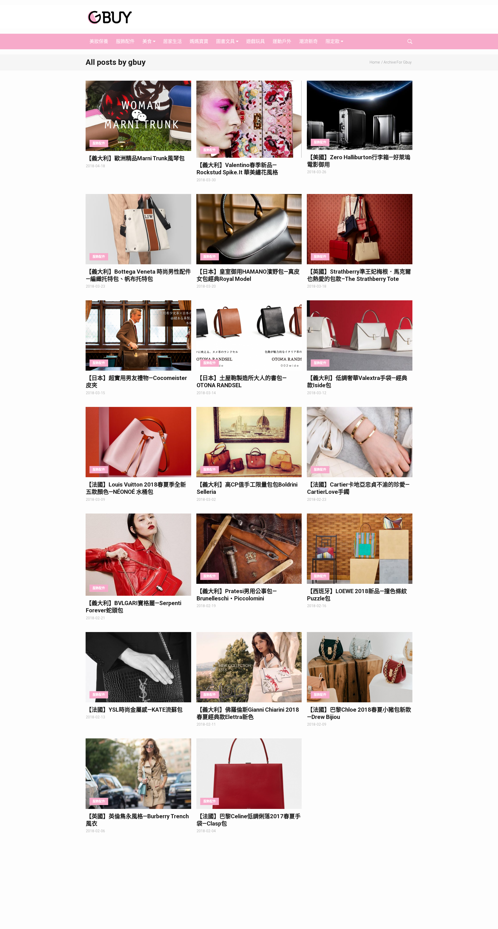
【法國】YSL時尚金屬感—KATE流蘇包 (134, 709)
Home (375, 62)
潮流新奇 (308, 41)
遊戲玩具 (255, 41)
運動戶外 (282, 41)
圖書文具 (225, 41)
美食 (147, 41)
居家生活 (172, 41)
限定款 (333, 41)
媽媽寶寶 (199, 41)
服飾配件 (125, 41)
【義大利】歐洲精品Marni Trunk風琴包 (135, 158)
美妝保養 (98, 41)
